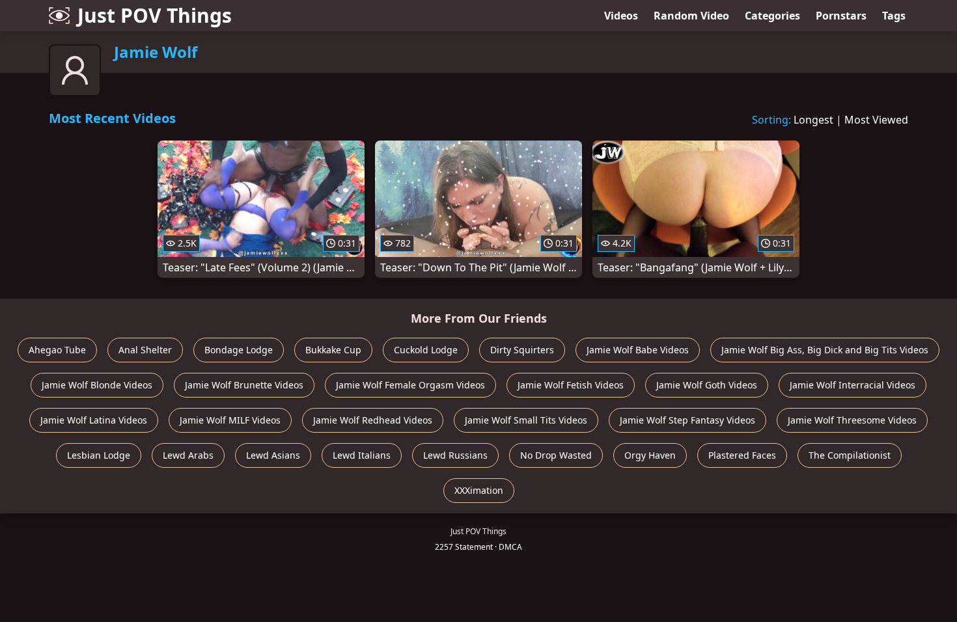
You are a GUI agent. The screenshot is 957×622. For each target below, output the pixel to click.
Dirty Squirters (522, 350)
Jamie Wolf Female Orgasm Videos (410, 385)
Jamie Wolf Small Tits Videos (526, 420)
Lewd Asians (273, 455)
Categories (772, 15)
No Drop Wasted (556, 455)
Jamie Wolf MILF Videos (230, 420)
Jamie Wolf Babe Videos (638, 350)
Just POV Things (154, 15)
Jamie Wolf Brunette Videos (244, 385)
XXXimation (478, 490)
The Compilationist (850, 455)
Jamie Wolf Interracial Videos (852, 385)
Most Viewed (876, 120)
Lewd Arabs (188, 455)
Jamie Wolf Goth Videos (706, 385)
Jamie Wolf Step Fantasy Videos (687, 420)
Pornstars (841, 15)
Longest (813, 120)
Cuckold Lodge (426, 350)
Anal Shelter (145, 350)
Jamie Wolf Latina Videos (93, 420)
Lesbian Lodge (98, 455)
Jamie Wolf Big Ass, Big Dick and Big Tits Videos (824, 350)
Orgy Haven (650, 455)
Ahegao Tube (57, 350)
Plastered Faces (742, 455)
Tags (894, 15)
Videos (621, 15)
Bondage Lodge (238, 350)
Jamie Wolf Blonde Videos (97, 385)
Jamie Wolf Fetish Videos (571, 385)
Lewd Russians (455, 455)
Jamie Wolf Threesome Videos (852, 420)
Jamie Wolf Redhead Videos (372, 420)
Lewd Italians (362, 455)
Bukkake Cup (333, 350)
